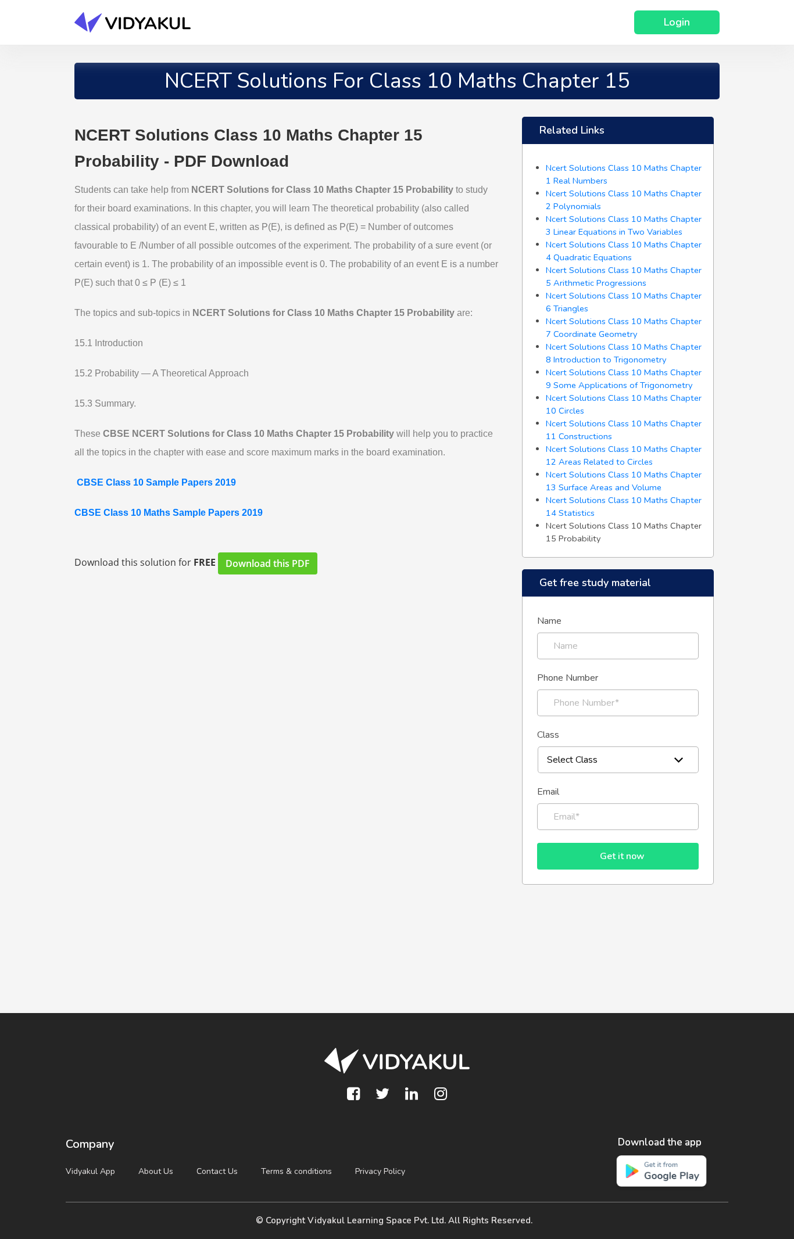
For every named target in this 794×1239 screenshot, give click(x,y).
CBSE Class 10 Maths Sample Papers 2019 (168, 513)
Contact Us (217, 1171)
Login (677, 22)
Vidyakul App (90, 1171)
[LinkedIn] (411, 1094)
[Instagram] (440, 1094)
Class (548, 734)
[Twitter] (382, 1094)
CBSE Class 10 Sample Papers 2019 (156, 482)
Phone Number (567, 677)
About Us (155, 1171)
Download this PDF (268, 563)
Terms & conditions (296, 1171)
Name (549, 621)
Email (548, 791)
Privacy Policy (380, 1171)
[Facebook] (353, 1094)
